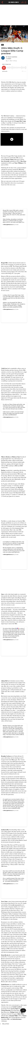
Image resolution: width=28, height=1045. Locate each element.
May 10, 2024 (15, 224)
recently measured (15, 905)
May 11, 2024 (15, 883)
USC (11, 266)
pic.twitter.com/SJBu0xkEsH (10, 414)
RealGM (20, 487)
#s (8, 550)
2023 (21, 466)
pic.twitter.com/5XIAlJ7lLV (12, 881)
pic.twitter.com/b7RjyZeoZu (13, 552)
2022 (16, 466)
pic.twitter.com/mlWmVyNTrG (14, 307)
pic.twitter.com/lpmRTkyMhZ (13, 808)
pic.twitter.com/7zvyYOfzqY (10, 637)
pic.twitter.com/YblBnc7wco (17, 222)
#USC (8, 222)
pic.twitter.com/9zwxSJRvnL (17, 734)
